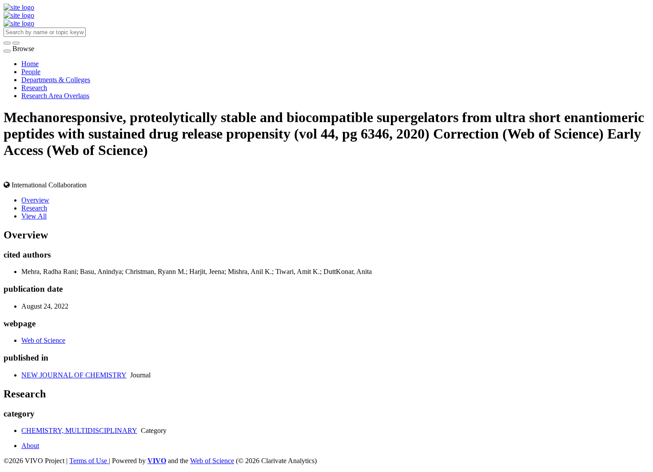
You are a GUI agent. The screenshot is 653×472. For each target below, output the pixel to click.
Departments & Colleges (55, 79)
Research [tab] (34, 208)
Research (34, 87)
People (30, 71)
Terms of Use (89, 460)
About (30, 445)
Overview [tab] (35, 200)
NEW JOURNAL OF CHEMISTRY (74, 375)
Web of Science (43, 340)
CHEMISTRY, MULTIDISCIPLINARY (79, 430)
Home (30, 63)
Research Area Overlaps (55, 95)
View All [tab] (34, 216)
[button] (7, 43)
